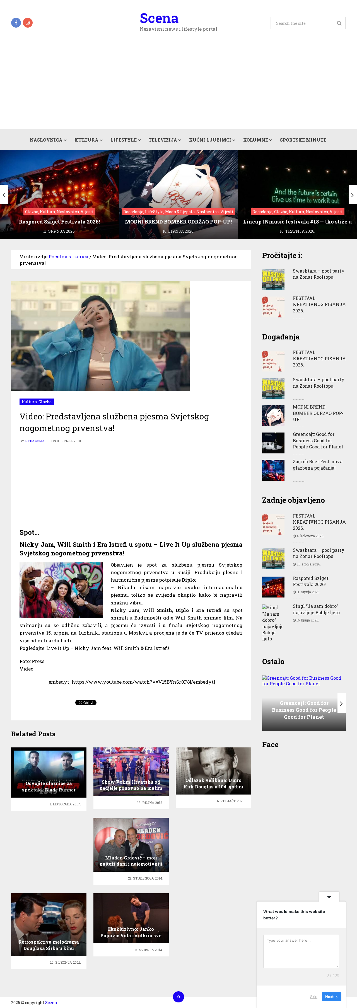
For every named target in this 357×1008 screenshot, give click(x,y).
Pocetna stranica (68, 256)
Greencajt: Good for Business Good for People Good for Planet (318, 440)
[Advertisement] (178, 87)
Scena (159, 18)
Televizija (163, 140)
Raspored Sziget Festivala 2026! (311, 581)
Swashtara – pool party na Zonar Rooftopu (318, 274)
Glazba (45, 401)
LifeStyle (123, 140)
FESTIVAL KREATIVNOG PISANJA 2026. (319, 304)
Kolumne (255, 140)
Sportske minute (303, 140)
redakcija (35, 441)
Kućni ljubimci (210, 140)
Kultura (86, 140)
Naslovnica (46, 140)
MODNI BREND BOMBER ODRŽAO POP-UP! (318, 413)
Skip (313, 996)
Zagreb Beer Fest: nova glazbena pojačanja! (317, 464)
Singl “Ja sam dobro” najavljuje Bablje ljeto (316, 609)
